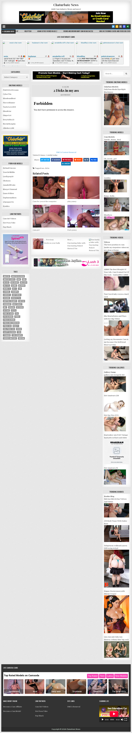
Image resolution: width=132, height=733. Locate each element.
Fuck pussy (72, 230)
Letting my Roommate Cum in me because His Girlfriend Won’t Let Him (116, 342)
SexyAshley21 (8, 120)
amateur (7, 276)
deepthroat (17, 295)
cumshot (7, 295)
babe (24, 279)
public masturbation (11, 323)
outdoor (20, 307)
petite (13, 310)
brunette (7, 288)
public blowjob (9, 319)
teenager (7, 335)
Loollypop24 (8, 176)
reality (15, 326)
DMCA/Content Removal (66, 152)
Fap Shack (7, 227)
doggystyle (16, 298)
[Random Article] (124, 26)
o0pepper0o (8, 202)
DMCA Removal (73, 707)
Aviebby (107, 178)
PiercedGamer (9, 103)
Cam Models (109, 137)
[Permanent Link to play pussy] (83, 187)
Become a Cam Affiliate (12, 707)
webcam (21, 338)
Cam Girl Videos (9, 219)
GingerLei (7, 115)
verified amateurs (10, 338)
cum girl (36, 230)
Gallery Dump (110, 372)
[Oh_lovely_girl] (116, 174)
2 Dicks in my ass (66, 90)
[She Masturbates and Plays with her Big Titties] (116, 335)
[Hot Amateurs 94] (115, 484)
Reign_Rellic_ (110, 196)
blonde (14, 285)
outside (6, 310)
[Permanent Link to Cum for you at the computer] (49, 187)
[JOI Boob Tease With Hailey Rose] (116, 541)
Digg (95, 160)
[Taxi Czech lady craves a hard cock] (116, 312)
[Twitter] (113, 26)
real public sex (9, 329)
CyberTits (7, 94)
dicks (47, 168)
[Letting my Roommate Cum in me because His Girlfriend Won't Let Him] (116, 360)
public (17, 316)
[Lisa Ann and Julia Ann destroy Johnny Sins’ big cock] (116, 657)
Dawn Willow (8, 193)
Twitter (46, 160)
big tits (6, 285)
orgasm (11, 307)
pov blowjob (8, 316)
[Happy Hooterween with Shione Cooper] (116, 633)
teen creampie (17, 335)
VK (87, 160)
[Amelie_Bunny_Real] (116, 155)
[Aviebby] (115, 192)
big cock (23, 282)
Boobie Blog (109, 496)
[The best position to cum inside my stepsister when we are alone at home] (116, 265)
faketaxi (21, 301)
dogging (6, 298)
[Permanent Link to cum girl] (49, 216)
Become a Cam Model (12, 711)
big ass (6, 282)
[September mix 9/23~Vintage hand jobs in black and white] (116, 464)
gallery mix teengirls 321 (114, 375)
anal (18, 279)
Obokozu (6, 181)
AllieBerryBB (8, 128)
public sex (7, 326)
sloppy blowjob (9, 332)
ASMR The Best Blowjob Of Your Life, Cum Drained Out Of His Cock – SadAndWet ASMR (116, 272)
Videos (107, 242)
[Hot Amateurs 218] (115, 411)
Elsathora (108, 215)
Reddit (79, 160)
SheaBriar (7, 111)
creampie (15, 292)
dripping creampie (10, 301)
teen (18, 332)
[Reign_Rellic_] (116, 211)
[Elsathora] (116, 230)
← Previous (49, 240)
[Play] (102, 719)
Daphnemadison (9, 198)
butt (14, 288)
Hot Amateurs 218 (111, 396)
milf (5, 307)
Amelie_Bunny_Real (112, 140)
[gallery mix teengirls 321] (115, 391)
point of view (8, 313)
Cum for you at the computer (45, 201)
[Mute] (122, 719)
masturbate (17, 304)
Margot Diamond (10, 189)
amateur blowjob (18, 276)
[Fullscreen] (126, 719)
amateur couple (9, 279)
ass (43, 168)
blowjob (22, 285)
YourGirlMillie (9, 172)
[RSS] (116, 26)
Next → (70, 240)
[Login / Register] (127, 26)
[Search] (120, 26)
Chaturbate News (66, 5)
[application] (114, 713)
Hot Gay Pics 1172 (111, 415)
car (20, 288)
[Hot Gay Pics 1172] (115, 431)
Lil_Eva (66, 87)
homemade (7, 304)
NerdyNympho (9, 124)
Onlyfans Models (111, 87)
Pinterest (68, 160)
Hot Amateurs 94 (111, 468)
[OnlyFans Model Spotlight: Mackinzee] (116, 125)
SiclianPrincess (9, 168)
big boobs (14, 282)
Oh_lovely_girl (110, 159)
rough (19, 329)
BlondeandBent (9, 98)
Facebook (56, 160)
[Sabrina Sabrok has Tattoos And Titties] (116, 517)
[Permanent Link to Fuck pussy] (83, 216)
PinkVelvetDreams (11, 90)
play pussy (71, 201)
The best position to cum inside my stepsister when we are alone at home (116, 247)
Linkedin (67, 163)
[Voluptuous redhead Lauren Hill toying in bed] (116, 587)
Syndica (6, 206)
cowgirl (6, 292)
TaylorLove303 (9, 107)
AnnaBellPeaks (9, 185)
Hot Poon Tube (9, 223)
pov (16, 313)
